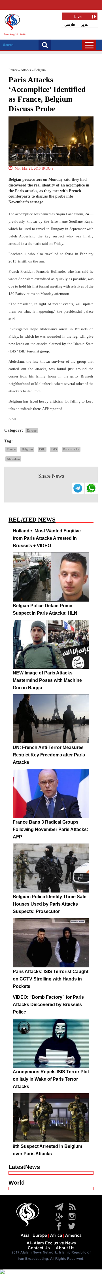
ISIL (42, 449)
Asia (25, 1235)
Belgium (27, 449)
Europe (32, 430)
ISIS (54, 449)
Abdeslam (13, 459)
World (16, 1182)
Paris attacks (71, 449)
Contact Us (39, 1248)
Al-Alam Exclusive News (51, 1243)
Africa (56, 1235)
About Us (65, 1248)
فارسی (69, 25)
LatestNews (24, 1167)
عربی (84, 25)
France (11, 449)
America (73, 1235)
